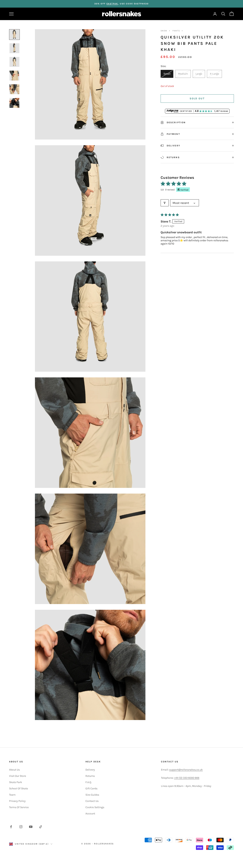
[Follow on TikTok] (41, 827)
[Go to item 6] (14, 103)
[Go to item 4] (14, 75)
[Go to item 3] (14, 62)
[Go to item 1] (14, 34)
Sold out (197, 98)
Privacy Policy (17, 801)
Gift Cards (91, 788)
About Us (14, 769)
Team (12, 794)
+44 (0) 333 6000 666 (186, 777)
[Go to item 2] (14, 48)
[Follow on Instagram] (21, 827)
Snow (164, 31)
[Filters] (165, 202)
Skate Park (15, 782)
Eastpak (112, 3)
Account (90, 813)
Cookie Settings (94, 807)
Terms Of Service (19, 807)
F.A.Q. (88, 782)
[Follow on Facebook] (11, 827)
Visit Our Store (17, 776)
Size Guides (92, 794)
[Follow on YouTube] (31, 827)
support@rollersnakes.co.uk (186, 769)
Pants (176, 31)
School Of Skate (18, 788)
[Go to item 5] (14, 89)
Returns (90, 776)
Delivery (90, 769)
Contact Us (92, 801)
